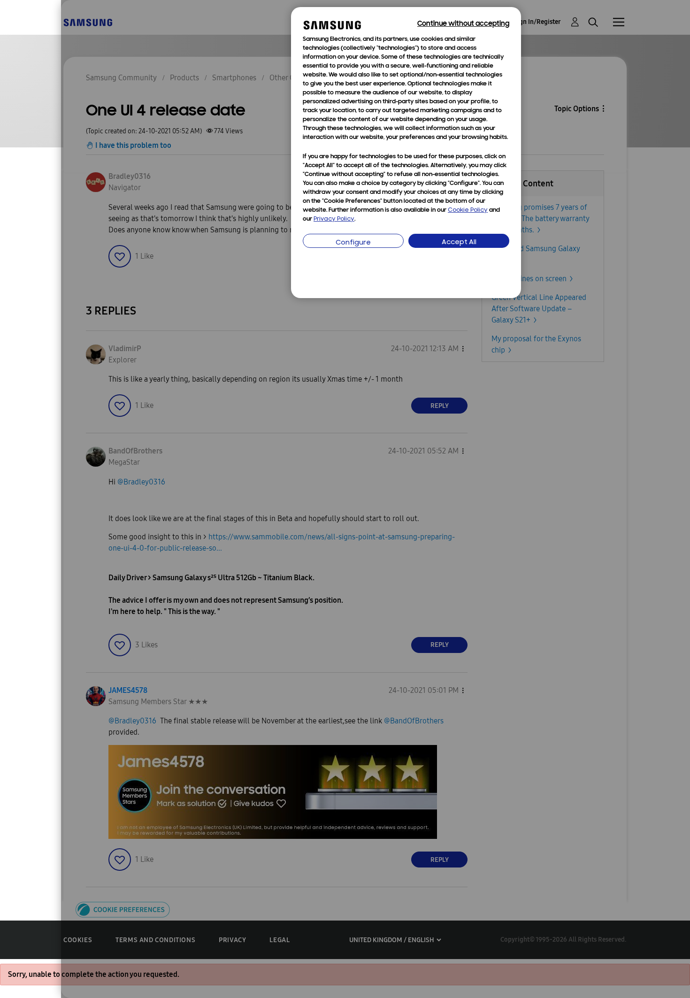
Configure (353, 242)
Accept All (459, 242)
